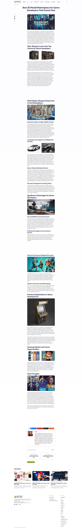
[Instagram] (20, 504)
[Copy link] (15, 20)
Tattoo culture (63, 521)
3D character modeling (35, 406)
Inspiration (62, 516)
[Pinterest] (15, 504)
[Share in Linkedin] (15, 19)
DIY (61, 514)
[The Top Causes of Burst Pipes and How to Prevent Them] (34, 456)
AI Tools (62, 505)
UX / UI (20, 472)
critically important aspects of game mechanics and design (38, 179)
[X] (18, 504)
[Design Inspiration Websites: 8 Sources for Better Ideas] (22, 476)
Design (17, 4)
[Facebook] (16, 504)
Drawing (62, 500)
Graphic (62, 510)
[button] (67, 2)
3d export (37, 39)
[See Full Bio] (39, 444)
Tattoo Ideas (63, 518)
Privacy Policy (22, 501)
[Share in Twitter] (15, 15)
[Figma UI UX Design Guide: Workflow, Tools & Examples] (41, 476)
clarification (29, 238)
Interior (62, 511)
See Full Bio (37, 444)
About (15, 501)
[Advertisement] (41, 92)
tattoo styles (63, 524)
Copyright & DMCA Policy (53, 500)
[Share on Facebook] (15, 17)
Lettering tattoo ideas (64, 519)
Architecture (63, 497)
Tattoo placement (64, 522)
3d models (51, 402)
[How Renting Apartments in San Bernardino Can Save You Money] (48, 456)
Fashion (62, 508)
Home (15, 4)
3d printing (62, 503)
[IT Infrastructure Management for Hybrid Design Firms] (59, 476)
